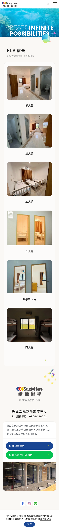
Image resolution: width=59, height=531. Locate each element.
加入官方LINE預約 (22, 455)
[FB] (23, 503)
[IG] (29, 503)
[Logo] (10, 4)
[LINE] (36, 503)
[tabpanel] (29, 22)
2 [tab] (27, 487)
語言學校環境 (17, 56)
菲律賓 (26, 56)
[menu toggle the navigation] (55, 4)
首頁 (8, 56)
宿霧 (32, 56)
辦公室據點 (18, 445)
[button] (48, 3)
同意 (29, 524)
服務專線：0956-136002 (31, 416)
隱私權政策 (45, 518)
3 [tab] (31, 487)
